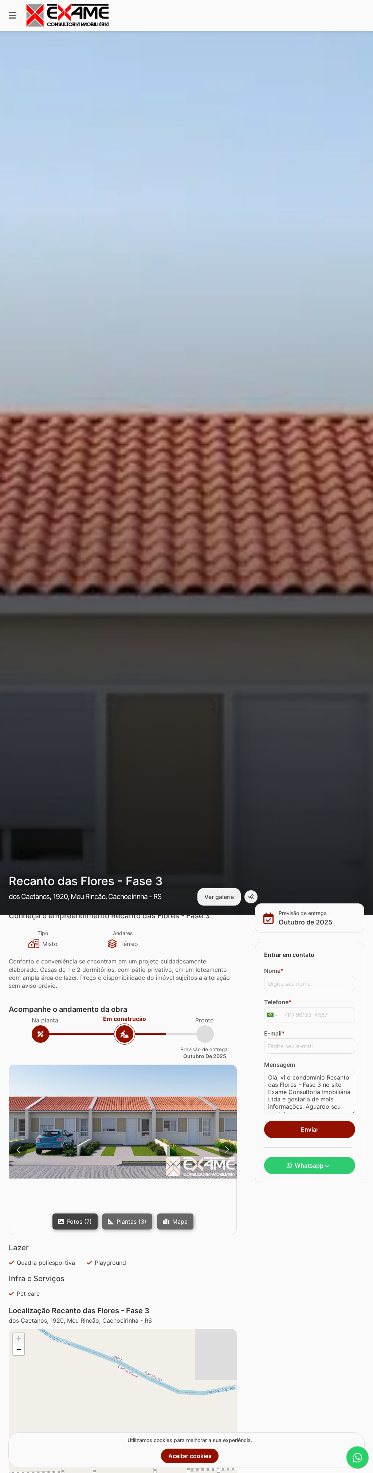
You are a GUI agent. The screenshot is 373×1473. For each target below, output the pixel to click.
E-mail (274, 1033)
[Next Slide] (227, 1150)
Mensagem (279, 1064)
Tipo (43, 933)
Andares (123, 933)
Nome (274, 970)
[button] (123, 1122)
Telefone (278, 1002)
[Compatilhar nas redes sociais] (251, 896)
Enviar (309, 1129)
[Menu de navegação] (12, 15)
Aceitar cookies (190, 1456)
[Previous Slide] (19, 1150)
